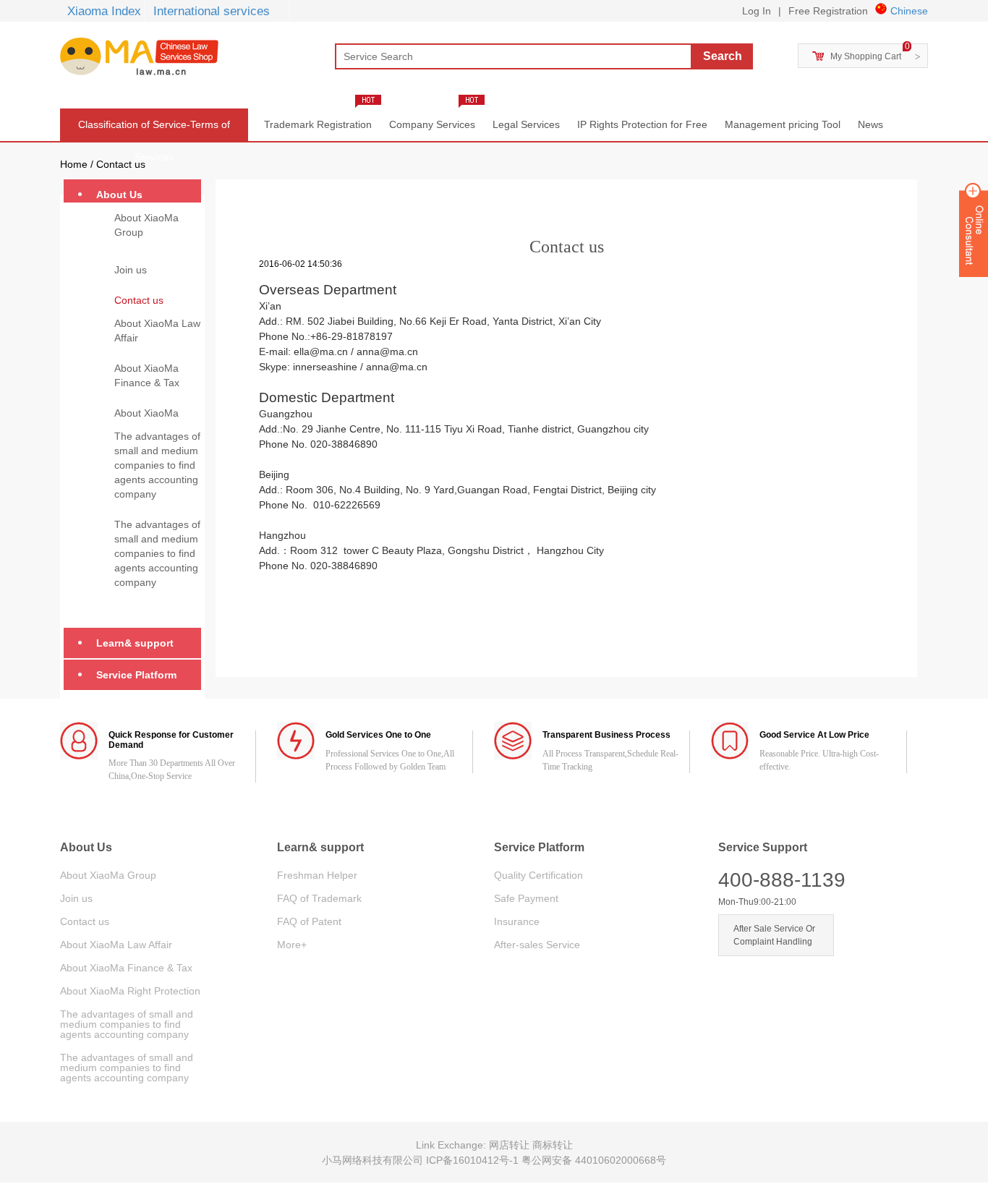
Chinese (909, 11)
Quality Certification (538, 875)
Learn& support (135, 643)
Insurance (517, 921)
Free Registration (828, 11)
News (870, 124)
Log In (756, 11)
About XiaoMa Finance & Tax (146, 375)
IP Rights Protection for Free (642, 124)
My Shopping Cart (865, 56)
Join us (130, 270)
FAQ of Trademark (319, 898)
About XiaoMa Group (146, 225)
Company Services (432, 124)
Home (74, 164)
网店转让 (510, 1145)
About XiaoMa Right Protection (150, 420)
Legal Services (526, 124)
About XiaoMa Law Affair (157, 331)
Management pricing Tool (782, 124)
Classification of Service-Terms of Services (154, 130)
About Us (119, 194)
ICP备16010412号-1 (473, 1160)
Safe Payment (526, 898)
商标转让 (552, 1145)
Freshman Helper (317, 875)
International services (211, 11)
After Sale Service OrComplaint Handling (774, 935)
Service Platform (136, 675)
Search (722, 56)
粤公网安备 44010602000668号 (593, 1160)
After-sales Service (537, 945)
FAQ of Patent (309, 921)
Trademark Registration (318, 124)
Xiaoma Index (104, 11)
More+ (292, 945)
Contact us (120, 164)
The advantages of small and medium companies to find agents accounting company (157, 465)
